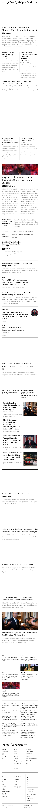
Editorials (29, 753)
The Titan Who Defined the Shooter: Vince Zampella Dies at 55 (19, 29)
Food (3, 784)
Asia (3, 325)
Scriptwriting (17, 761)
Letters (28, 756)
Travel (4, 794)
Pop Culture (17, 763)
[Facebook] (27, 777)
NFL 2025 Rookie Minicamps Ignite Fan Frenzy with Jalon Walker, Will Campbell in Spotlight (10, 677)
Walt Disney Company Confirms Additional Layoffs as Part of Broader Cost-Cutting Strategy (10, 733)
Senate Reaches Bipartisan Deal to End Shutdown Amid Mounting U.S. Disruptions (28, 56)
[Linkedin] (27, 781)
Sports (22, 672)
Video (15, 784)
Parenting (4, 796)
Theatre (16, 768)
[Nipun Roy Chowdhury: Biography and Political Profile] (34, 328)
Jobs (3, 789)
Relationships (6, 791)
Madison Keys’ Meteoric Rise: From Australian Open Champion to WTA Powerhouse (28, 677)
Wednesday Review (31, 758)
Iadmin (8, 33)
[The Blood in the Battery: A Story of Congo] (20, 553)
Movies (16, 756)
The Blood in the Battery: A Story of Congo (8, 54)
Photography (17, 787)
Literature (16, 766)
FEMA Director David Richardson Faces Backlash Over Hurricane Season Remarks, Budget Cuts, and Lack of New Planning (28, 734)
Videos (28, 766)
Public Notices (30, 761)
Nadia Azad (11, 186)
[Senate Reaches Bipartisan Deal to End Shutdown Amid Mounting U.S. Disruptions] (30, 409)
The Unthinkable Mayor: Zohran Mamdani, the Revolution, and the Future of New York (11, 424)
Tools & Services (31, 794)
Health (4, 186)
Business (5, 309)
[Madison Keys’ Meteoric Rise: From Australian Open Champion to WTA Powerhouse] (29, 667)
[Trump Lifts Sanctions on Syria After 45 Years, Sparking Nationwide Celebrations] (30, 458)
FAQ (27, 763)
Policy (28, 800)
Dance (16, 758)
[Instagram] (27, 779)
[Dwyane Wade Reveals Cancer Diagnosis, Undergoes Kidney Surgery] (20, 169)
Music (15, 753)
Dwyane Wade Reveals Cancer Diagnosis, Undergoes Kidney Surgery (16, 82)
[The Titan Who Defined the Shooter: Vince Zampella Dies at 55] (20, 16)
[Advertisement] (20, 114)
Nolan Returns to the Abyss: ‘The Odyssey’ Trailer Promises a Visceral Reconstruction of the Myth (29, 394)
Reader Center (18, 777)
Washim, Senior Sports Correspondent (13, 287)
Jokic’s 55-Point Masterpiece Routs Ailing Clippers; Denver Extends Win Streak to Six (15, 282)
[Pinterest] (27, 783)
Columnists (29, 751)
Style (3, 782)
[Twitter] (27, 785)
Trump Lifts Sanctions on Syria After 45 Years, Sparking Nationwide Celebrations (12, 456)
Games (4, 779)
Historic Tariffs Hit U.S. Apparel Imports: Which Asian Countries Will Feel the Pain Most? (15, 315)
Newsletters (30, 792)
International (30, 789)
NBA (3, 277)
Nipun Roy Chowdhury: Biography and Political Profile (13, 330)
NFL (3, 672)
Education (5, 777)
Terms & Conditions (30, 797)
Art (3, 33)
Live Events (17, 782)
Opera (16, 771)
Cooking (16, 779)
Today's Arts (17, 751)
